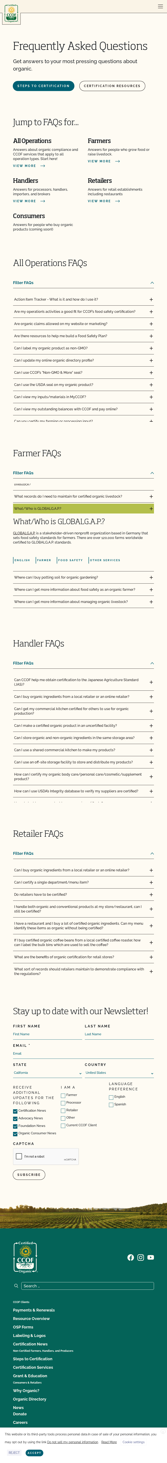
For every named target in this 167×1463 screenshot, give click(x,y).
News (18, 1407)
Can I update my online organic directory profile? (54, 360)
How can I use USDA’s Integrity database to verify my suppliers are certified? (76, 791)
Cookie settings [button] (134, 1442)
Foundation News (31, 1126)
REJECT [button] (14, 1453)
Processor (73, 1102)
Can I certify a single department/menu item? (51, 882)
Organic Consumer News (37, 1133)
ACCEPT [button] (34, 1453)
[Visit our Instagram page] (140, 1257)
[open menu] (160, 6)
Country (96, 1065)
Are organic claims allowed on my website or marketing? (60, 324)
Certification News (32, 1111)
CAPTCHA (23, 1144)
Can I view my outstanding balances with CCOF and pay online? (66, 409)
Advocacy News (30, 1118)
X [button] (163, 1431)
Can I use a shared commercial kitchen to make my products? (64, 750)
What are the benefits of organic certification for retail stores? (64, 957)
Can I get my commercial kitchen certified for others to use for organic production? (71, 711)
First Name (27, 1026)
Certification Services (33, 1367)
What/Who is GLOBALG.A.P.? (37, 509)
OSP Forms (23, 1327)
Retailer (72, 1110)
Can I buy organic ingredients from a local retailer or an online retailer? (71, 697)
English (119, 1097)
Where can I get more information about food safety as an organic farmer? (74, 590)
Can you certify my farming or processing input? (53, 421)
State (20, 1065)
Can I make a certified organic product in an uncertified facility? (65, 726)
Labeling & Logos (29, 1335)
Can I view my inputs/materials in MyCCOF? (50, 397)
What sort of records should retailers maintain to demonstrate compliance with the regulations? (79, 971)
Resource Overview (31, 1318)
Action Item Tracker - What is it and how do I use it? (56, 299)
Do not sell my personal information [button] (72, 1442)
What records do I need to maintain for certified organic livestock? (68, 496)
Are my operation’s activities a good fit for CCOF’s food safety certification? (74, 312)
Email (20, 1046)
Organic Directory (29, 1399)
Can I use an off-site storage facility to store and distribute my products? (73, 762)
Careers (20, 1422)
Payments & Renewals (34, 1310)
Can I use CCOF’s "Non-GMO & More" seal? (48, 372)
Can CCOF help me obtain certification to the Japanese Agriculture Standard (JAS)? (76, 682)
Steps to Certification (43, 86)
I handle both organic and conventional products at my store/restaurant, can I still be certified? (78, 909)
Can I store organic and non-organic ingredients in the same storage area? (74, 738)
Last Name (98, 1026)
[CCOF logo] (11, 13)
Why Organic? (26, 1390)
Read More (109, 1442)
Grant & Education (30, 1376)
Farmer (71, 1095)
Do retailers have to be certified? (40, 894)
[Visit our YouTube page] (150, 1257)
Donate (20, 1414)
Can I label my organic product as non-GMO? (51, 348)
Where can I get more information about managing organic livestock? (71, 602)
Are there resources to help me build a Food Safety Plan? (60, 336)
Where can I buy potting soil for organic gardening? (56, 577)
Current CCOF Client (81, 1125)
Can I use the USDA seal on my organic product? (53, 385)
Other (70, 1118)
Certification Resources (112, 86)
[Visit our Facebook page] (130, 1257)
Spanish (120, 1104)
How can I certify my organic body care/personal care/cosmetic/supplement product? (78, 776)
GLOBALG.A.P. (24, 533)
